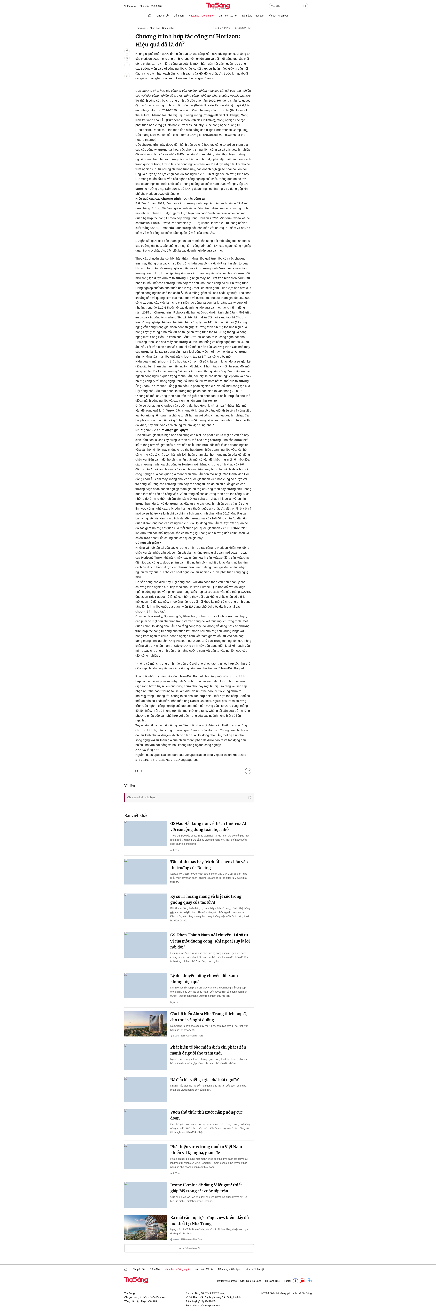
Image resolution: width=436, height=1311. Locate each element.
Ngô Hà (174, 1002)
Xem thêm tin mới (189, 1248)
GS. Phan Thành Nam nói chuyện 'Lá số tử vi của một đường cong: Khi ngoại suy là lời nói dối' (210, 941)
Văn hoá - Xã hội (228, 15)
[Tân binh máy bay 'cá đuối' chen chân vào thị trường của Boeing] (145, 871)
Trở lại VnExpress (227, 1280)
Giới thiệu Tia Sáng (250, 1280)
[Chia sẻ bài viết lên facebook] (127, 51)
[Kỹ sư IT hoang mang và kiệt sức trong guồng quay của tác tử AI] (145, 906)
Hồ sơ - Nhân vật (278, 15)
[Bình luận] (127, 65)
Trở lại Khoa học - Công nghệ (141, 770)
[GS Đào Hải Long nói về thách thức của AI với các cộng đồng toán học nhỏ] (145, 833)
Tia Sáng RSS (272, 1280)
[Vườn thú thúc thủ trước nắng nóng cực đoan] (145, 1122)
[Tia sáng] (218, 6)
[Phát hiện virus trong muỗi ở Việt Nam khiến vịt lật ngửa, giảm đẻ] (145, 1156)
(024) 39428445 (206, 1301)
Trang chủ (140, 28)
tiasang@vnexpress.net (206, 1305)
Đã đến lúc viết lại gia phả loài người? (204, 1079)
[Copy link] (127, 58)
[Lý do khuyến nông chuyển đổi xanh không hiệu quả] (145, 985)
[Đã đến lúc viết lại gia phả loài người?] (145, 1089)
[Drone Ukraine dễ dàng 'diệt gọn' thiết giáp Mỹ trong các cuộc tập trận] (145, 1195)
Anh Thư (175, 850)
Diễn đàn (179, 15)
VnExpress (130, 6)
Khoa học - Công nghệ (201, 15)
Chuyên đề (163, 15)
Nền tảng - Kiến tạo (252, 15)
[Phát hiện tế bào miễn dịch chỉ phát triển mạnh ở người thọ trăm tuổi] (145, 1057)
